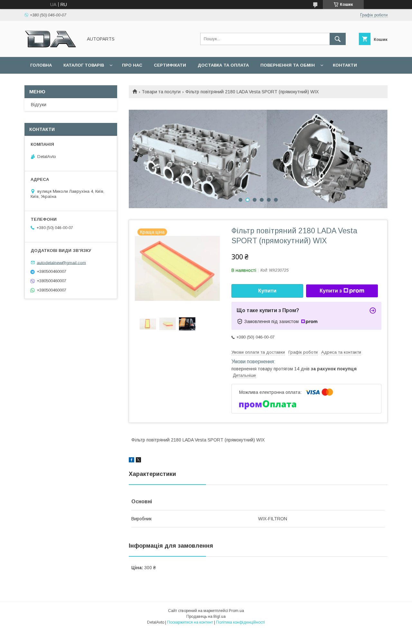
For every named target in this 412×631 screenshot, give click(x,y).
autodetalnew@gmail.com (61, 262)
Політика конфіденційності (240, 622)
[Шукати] (338, 39)
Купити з (331, 290)
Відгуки (38, 104)
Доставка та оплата (223, 65)
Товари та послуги (161, 91)
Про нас (132, 65)
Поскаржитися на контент (190, 622)
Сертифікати (170, 65)
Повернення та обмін (287, 65)
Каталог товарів (83, 65)
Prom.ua (236, 610)
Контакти (345, 65)
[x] (138, 460)
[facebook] (131, 460)
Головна (41, 65)
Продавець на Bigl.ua (206, 616)
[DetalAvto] (51, 48)
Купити (267, 290)
